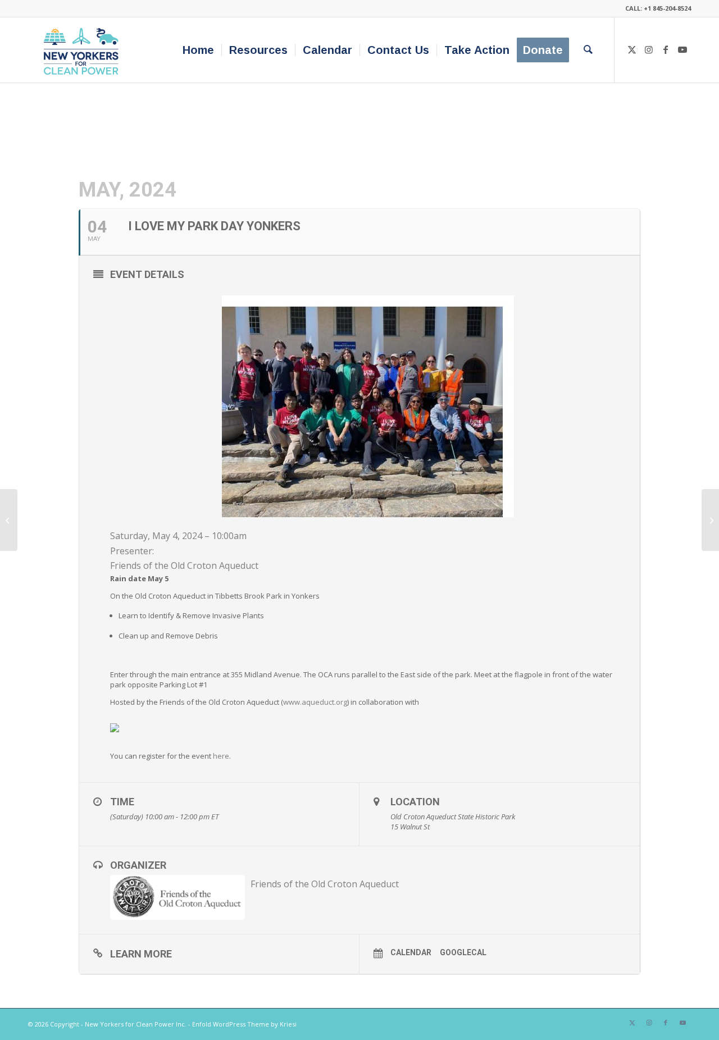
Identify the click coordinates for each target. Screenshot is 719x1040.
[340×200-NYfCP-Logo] (83, 50)
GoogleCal (463, 952)
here (221, 756)
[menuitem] (198, 50)
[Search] (588, 50)
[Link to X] (632, 49)
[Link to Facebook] (665, 49)
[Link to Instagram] (648, 49)
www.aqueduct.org (315, 702)
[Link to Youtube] (682, 49)
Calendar (410, 952)
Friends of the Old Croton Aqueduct (184, 565)
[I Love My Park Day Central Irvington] (8, 520)
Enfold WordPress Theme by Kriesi (244, 1024)
